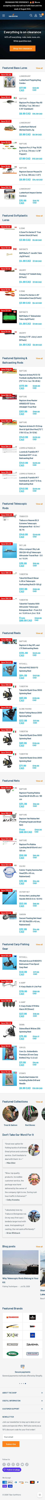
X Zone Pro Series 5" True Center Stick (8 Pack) (30, 233)
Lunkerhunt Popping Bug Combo (30, 81)
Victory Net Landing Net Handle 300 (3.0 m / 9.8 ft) (30, 897)
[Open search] (31, 15)
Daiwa (21, 1024)
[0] (40, 15)
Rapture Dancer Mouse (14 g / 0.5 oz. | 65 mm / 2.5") (30, 173)
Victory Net (24, 892)
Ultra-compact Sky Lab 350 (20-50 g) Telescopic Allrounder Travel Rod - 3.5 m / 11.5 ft (30, 554)
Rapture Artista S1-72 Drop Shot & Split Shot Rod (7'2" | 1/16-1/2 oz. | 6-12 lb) (31, 429)
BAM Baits (23, 249)
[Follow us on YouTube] (22, 1464)
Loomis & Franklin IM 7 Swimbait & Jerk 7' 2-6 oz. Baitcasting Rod (30, 480)
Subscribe (11, 1444)
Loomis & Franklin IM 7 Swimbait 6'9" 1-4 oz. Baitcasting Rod (29, 454)
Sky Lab (22, 545)
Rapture (23, 99)
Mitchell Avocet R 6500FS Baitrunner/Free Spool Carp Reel (30, 964)
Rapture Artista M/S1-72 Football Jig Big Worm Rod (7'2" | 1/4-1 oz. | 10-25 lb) (30, 377)
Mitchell (23, 664)
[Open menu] (3, 16)
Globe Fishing (25, 709)
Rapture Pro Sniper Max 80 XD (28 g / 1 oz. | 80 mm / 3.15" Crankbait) (30, 105)
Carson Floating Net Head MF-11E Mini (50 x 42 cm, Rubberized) (30, 921)
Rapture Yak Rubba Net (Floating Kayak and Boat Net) (30, 821)
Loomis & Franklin (27, 448)
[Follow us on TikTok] (27, 1464)
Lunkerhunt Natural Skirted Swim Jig (27, 128)
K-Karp (22, 983)
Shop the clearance (22, 48)
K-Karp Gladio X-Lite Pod (30, 986)
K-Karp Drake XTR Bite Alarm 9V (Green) (29, 1007)
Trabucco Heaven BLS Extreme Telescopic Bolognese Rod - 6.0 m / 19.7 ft (29, 525)
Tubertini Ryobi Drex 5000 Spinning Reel (30, 736)
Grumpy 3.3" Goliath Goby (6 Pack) (30, 275)
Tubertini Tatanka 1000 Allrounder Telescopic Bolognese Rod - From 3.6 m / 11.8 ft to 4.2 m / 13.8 (30, 608)
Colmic (22, 866)
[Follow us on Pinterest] (17, 1464)
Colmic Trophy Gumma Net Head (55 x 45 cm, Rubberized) (30, 873)
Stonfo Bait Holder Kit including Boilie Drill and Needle (29, 1080)
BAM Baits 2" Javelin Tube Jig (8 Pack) (30, 254)
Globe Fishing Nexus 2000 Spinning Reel (30, 714)
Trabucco (23, 516)
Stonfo (22, 1073)
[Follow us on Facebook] (4, 1464)
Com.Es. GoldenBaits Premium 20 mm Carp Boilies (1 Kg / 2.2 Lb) (28, 1054)
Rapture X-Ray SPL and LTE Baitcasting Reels (29, 646)
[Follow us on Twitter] (8, 1464)
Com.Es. (22, 1047)
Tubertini (23, 574)
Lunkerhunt (25, 76)
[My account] (36, 15)
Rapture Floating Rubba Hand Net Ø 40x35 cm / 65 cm (30, 796)
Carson (22, 914)
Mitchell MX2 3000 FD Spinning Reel (28, 669)
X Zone (22, 228)
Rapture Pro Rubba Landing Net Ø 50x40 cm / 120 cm (30, 847)
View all (39, 68)
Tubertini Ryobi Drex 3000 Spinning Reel (30, 691)
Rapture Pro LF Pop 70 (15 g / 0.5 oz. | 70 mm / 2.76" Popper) (30, 150)
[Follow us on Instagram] (13, 1464)
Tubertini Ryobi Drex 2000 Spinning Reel (30, 759)
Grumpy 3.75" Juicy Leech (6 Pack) (30, 338)
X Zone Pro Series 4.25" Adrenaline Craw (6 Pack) (30, 296)
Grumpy (22, 270)
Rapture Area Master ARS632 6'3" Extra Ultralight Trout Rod (28, 403)
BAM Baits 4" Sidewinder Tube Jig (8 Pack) (30, 317)
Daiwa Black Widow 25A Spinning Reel (29, 1030)
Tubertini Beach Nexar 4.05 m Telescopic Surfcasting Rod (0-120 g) (30, 581)
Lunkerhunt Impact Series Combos (30, 194)
